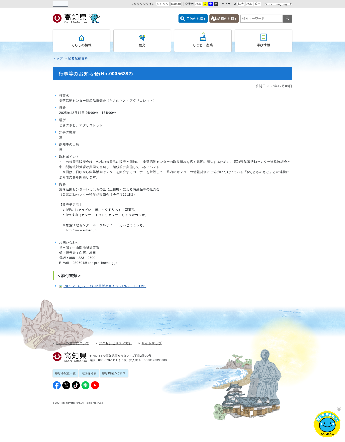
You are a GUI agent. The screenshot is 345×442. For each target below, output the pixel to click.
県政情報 (263, 45)
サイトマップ (152, 343)
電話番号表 (89, 373)
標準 (198, 3)
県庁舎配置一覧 (65, 373)
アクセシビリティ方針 (115, 343)
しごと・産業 (203, 45)
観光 (142, 45)
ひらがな (163, 3)
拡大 (241, 3)
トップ (58, 58)
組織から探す (227, 18)
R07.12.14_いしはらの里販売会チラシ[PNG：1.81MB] (105, 286)
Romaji (176, 3)
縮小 (258, 3)
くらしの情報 (81, 45)
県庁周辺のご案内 (114, 373)
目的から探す (196, 18)
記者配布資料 (78, 58)
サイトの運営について (72, 343)
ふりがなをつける (142, 3)
